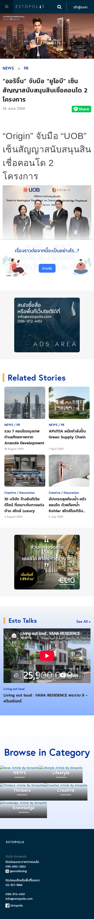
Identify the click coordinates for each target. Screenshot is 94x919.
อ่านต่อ (47, 268)
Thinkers (22, 790)
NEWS (8, 68)
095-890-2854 (15, 866)
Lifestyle (61, 773)
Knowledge (24, 808)
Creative (65, 790)
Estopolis (16, 905)
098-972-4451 (15, 894)
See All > (83, 621)
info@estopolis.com (19, 898)
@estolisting (18, 871)
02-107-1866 (14, 885)
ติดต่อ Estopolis (16, 856)
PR (26, 68)
